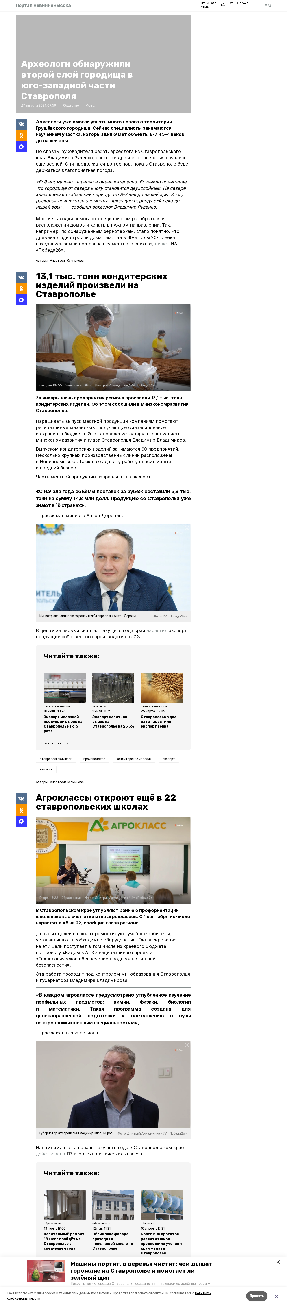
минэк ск (46, 769)
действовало (50, 1154)
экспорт (169, 759)
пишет (162, 243)
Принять (257, 1296)
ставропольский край (56, 759)
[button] (46, 1271)
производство (94, 759)
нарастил (156, 630)
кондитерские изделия (134, 759)
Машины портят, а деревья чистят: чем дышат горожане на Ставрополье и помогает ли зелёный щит (141, 1270)
